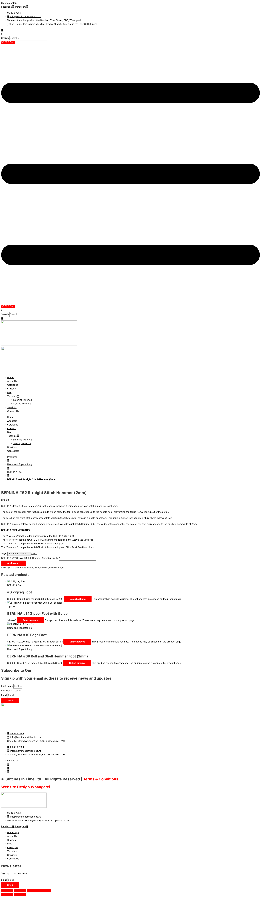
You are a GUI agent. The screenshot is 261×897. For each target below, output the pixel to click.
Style (4, 553)
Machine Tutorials (22, 399)
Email (4, 695)
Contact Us (13, 411)
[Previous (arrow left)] (7, 894)
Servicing (12, 407)
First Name (7, 686)
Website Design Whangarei (25, 787)
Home (10, 377)
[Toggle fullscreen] (20, 890)
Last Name (7, 690)
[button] (130, 34)
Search (5, 37)
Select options (77, 598)
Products (12, 456)
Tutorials (12, 396)
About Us (12, 381)
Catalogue (12, 384)
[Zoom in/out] (7, 890)
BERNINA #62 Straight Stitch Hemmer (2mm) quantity (29, 558)
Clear (34, 553)
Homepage (13, 832)
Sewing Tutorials (22, 403)
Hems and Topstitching (19, 464)
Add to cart (13, 563)
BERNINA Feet (14, 471)
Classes (11, 388)
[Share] (33, 890)
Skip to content (9, 3)
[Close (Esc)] (45, 890)
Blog (9, 392)
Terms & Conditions (100, 779)
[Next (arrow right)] (20, 894)
